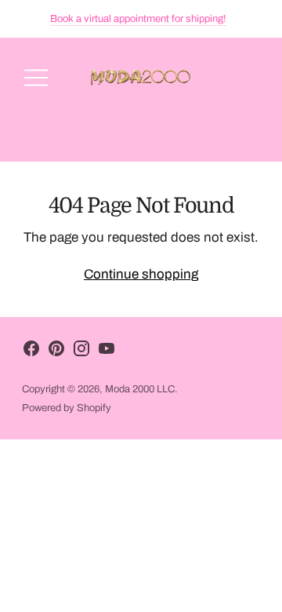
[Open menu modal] (36, 78)
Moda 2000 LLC (140, 389)
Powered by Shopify (66, 408)
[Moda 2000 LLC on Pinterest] (56, 352)
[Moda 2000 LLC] (141, 77)
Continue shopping (141, 274)
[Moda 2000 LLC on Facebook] (31, 352)
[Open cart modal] (246, 78)
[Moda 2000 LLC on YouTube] (106, 352)
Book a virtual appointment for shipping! (138, 18)
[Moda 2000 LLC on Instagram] (81, 352)
